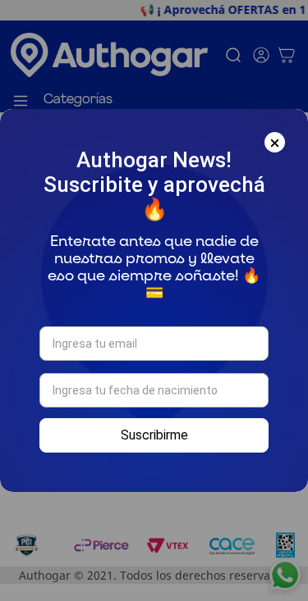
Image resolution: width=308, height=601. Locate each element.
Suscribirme (154, 435)
